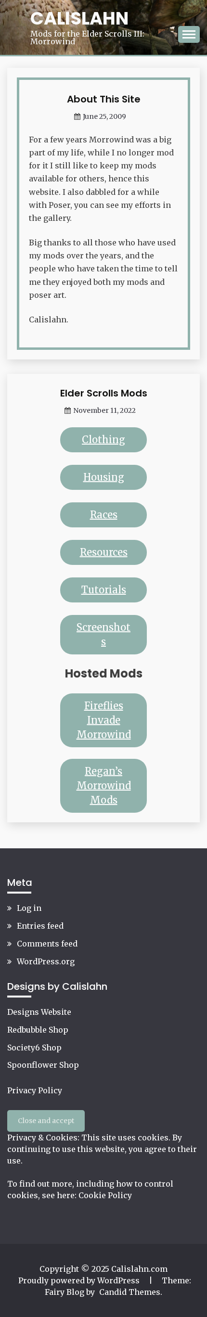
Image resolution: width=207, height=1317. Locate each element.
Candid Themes (129, 1292)
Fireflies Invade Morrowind (104, 720)
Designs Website (39, 1012)
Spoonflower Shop (43, 1065)
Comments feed (47, 943)
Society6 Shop (34, 1047)
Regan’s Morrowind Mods (104, 785)
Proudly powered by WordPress (80, 1280)
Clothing (103, 440)
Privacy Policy (34, 1090)
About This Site (104, 99)
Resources (104, 552)
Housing (103, 477)
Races (103, 515)
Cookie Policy (105, 1195)
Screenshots (103, 634)
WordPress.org (46, 961)
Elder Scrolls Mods (103, 393)
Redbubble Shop (37, 1030)
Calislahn (79, 18)
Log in (29, 908)
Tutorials (103, 590)
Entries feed (40, 926)
